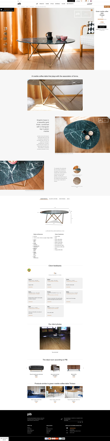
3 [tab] (5, 39)
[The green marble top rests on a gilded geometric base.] (77, 169)
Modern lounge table (59, 242)
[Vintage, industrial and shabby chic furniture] (20, 3)
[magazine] (37, 3)
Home (19, 6)
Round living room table (59, 245)
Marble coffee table (58, 240)
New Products (70, 3)
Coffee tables (32, 6)
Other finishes (62, 198)
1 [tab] (5, 29)
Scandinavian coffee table (59, 246)
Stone (56, 248)
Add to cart (102, 26)
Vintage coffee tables (59, 249)
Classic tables (57, 236)
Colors (63, 3)
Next (92, 39)
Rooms (47, 3)
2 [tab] (5, 34)
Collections (23, 6)
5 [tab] (5, 49)
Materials (57, 3)
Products (42, 3)
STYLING (78, 1)
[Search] (18, 1)
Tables (27, 6)
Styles (52, 3)
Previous (1, 39)
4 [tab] (5, 44)
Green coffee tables (58, 239)
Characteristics (43, 198)
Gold (56, 237)
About (68, 198)
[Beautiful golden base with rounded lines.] (77, 181)
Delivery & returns (53, 198)
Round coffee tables (58, 243)
